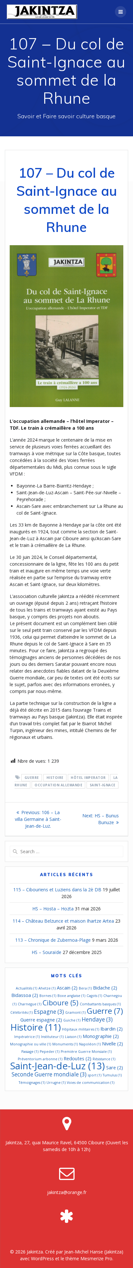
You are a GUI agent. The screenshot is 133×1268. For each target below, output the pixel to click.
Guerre (32, 777)
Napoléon (90, 1044)
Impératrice (27, 1036)
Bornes (47, 995)
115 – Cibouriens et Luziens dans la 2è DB (57, 889)
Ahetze (47, 988)
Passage (29, 1051)
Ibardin (111, 1028)
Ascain (67, 987)
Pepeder (49, 1051)
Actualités (26, 988)
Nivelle (112, 1043)
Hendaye (97, 1019)
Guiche (71, 1020)
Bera (85, 988)
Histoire (55, 777)
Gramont (75, 1012)
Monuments (65, 1044)
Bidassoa (24, 995)
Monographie (101, 1036)
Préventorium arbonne (40, 1059)
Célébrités (21, 1012)
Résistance (104, 1059)
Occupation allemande (58, 785)
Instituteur (52, 1036)
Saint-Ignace (103, 785)
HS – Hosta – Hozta (53, 909)
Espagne (49, 1011)
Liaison (73, 1036)
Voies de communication (90, 1082)
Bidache (105, 987)
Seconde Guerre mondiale (49, 1074)
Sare (114, 1067)
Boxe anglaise (71, 995)
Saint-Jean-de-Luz (57, 1065)
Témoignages (32, 1082)
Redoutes (77, 1058)
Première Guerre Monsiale (86, 1051)
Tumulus (112, 1075)
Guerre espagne (41, 1019)
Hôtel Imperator (88, 777)
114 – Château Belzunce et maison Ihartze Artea (63, 921)
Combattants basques (100, 1004)
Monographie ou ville (30, 1044)
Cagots (94, 995)
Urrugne (56, 1082)
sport (94, 1075)
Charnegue (29, 1004)
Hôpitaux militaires (80, 1029)
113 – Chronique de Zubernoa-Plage (53, 940)
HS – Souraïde (46, 952)
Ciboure (60, 1002)
